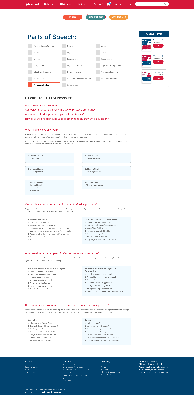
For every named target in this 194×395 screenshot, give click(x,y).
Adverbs (104, 52)
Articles (37, 59)
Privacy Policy (30, 372)
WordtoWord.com (108, 375)
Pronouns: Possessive (110, 78)
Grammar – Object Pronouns (79, 78)
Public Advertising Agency (51, 392)
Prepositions (72, 59)
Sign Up (117, 4)
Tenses (72, 16)
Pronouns (38, 52)
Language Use (119, 16)
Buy (158, 45)
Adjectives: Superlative (43, 72)
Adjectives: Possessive (76, 65)
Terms (27, 369)
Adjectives (71, 52)
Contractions (72, 85)
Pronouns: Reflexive (42, 85)
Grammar (67, 4)
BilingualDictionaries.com (110, 372)
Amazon (104, 367)
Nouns (70, 46)
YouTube (104, 369)
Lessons (51, 4)
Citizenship (99, 4)
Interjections (39, 65)
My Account (29, 364)
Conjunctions (106, 59)
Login (128, 4)
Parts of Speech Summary (44, 46)
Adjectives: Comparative (111, 65)
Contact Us (67, 380)
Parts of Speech (95, 16)
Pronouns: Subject (41, 78)
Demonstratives (74, 72)
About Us (104, 364)
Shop (82, 4)
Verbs (103, 46)
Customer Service (31, 367)
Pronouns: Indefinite (109, 72)
